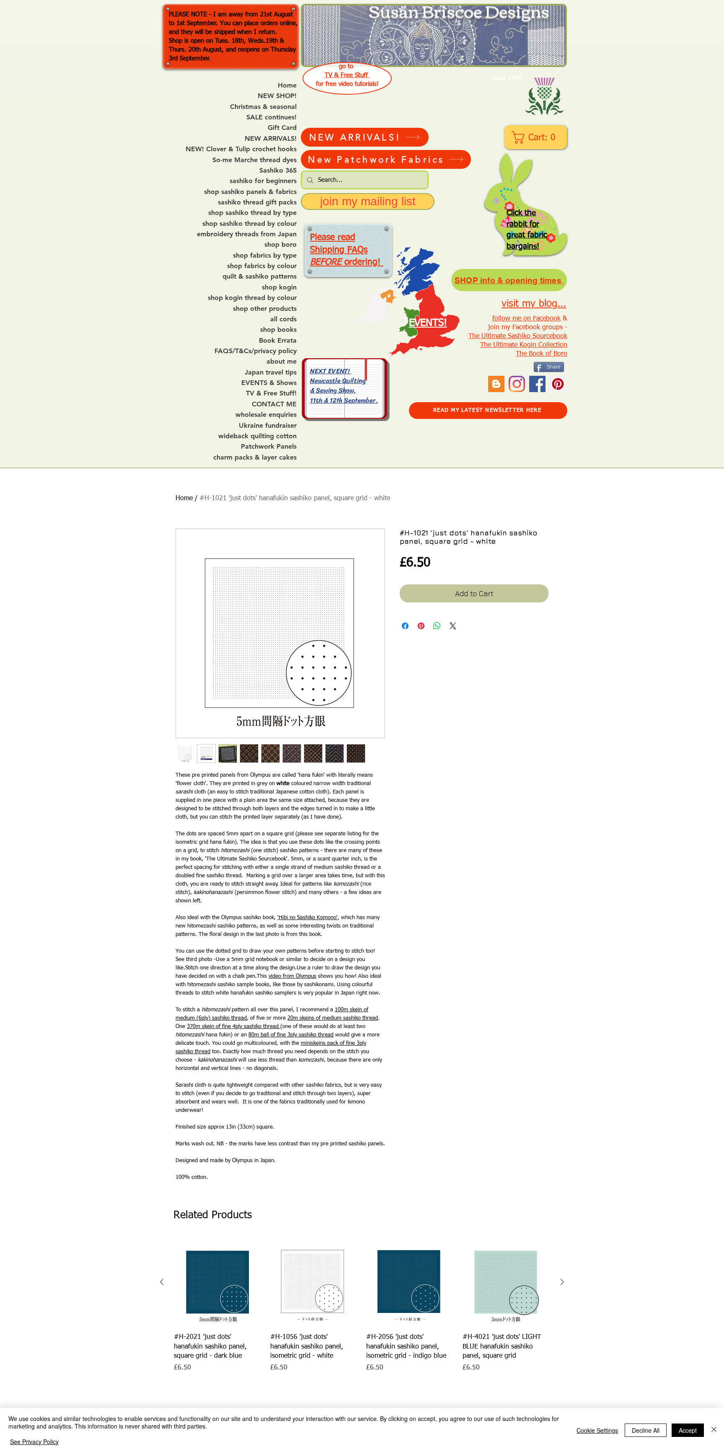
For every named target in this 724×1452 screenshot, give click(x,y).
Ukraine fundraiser (268, 425)
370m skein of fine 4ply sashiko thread (233, 1026)
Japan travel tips (271, 372)
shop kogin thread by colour (252, 297)
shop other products (265, 308)
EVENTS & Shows (269, 382)
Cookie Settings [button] (597, 1430)
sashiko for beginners (263, 180)
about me (281, 361)
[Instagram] (517, 384)
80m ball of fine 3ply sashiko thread (291, 1035)
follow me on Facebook (526, 318)
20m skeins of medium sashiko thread (332, 1018)
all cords (283, 319)
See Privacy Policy (34, 1441)
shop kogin (279, 287)
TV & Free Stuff (347, 75)
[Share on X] (453, 626)
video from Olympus (292, 976)
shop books (278, 329)
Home (287, 85)
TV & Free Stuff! (271, 393)
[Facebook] (537, 384)
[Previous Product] (162, 1282)
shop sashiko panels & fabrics (250, 191)
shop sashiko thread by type (252, 212)
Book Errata (278, 340)
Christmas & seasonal (263, 106)
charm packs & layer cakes (255, 457)
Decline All (645, 1430)
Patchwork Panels (269, 446)
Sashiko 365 (278, 170)
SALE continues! (271, 117)
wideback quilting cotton (257, 436)
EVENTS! (428, 323)
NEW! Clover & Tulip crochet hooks (241, 149)
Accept (688, 1430)
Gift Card (282, 127)
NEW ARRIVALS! (271, 138)
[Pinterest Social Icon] (558, 384)
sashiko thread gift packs (257, 202)
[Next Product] (562, 1282)
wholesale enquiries (266, 414)
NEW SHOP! (277, 95)
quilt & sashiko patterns (259, 276)
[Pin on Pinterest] (421, 626)
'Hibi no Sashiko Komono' (307, 917)
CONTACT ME (274, 404)
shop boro (280, 244)
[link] (536, 137)
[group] (362, 1305)
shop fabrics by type (265, 255)
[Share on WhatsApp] (437, 626)
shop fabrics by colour (262, 266)
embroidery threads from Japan (247, 234)
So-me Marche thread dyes (254, 160)
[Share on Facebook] (405, 626)
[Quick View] (218, 1282)
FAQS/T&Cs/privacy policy (256, 351)
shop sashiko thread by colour (249, 223)
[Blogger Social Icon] (496, 384)
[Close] (714, 1430)
